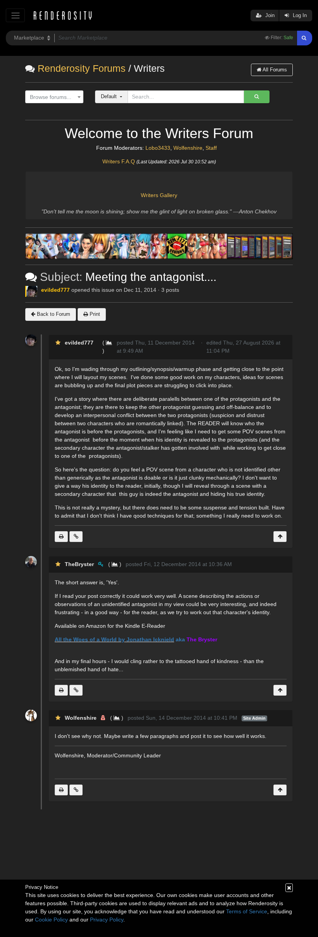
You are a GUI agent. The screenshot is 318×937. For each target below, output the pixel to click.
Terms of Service (246, 911)
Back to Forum (52, 314)
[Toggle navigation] (15, 15)
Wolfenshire (187, 148)
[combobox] (54, 97)
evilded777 (55, 290)
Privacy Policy (106, 919)
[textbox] (52, 97)
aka (180, 639)
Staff (211, 148)
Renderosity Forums (82, 68)
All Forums (274, 70)
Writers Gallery (159, 195)
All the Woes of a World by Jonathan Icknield (114, 639)
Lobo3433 (157, 148)
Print (94, 314)
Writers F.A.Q (118, 161)
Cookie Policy (51, 919)
